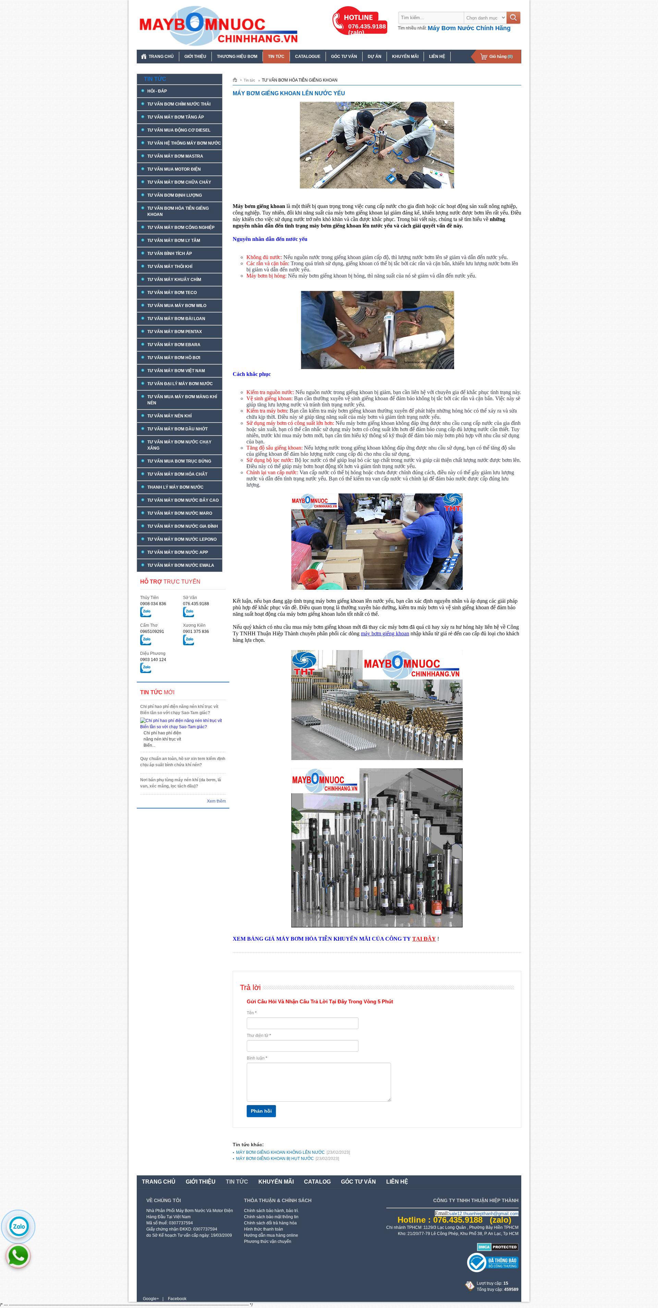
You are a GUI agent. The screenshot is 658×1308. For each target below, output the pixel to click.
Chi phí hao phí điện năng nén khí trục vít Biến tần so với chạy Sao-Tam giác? (179, 709)
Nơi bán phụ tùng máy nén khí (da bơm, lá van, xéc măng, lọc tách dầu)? (180, 783)
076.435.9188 (196, 603)
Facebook (177, 1298)
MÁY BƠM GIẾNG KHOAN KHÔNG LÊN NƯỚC (293, 1152)
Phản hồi (261, 1111)
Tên (252, 1013)
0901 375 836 (196, 631)
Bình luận (257, 1058)
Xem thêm (216, 801)
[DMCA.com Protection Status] (498, 1249)
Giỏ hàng (501, 56)
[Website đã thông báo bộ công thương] (493, 1271)
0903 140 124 (153, 659)
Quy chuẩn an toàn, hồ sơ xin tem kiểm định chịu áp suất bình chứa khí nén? (182, 761)
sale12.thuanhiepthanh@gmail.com (484, 1213)
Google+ (151, 1298)
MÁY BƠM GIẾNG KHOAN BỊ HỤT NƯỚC (287, 1158)
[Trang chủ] (237, 79)
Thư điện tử (259, 1035)
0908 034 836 (153, 603)
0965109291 (152, 631)
